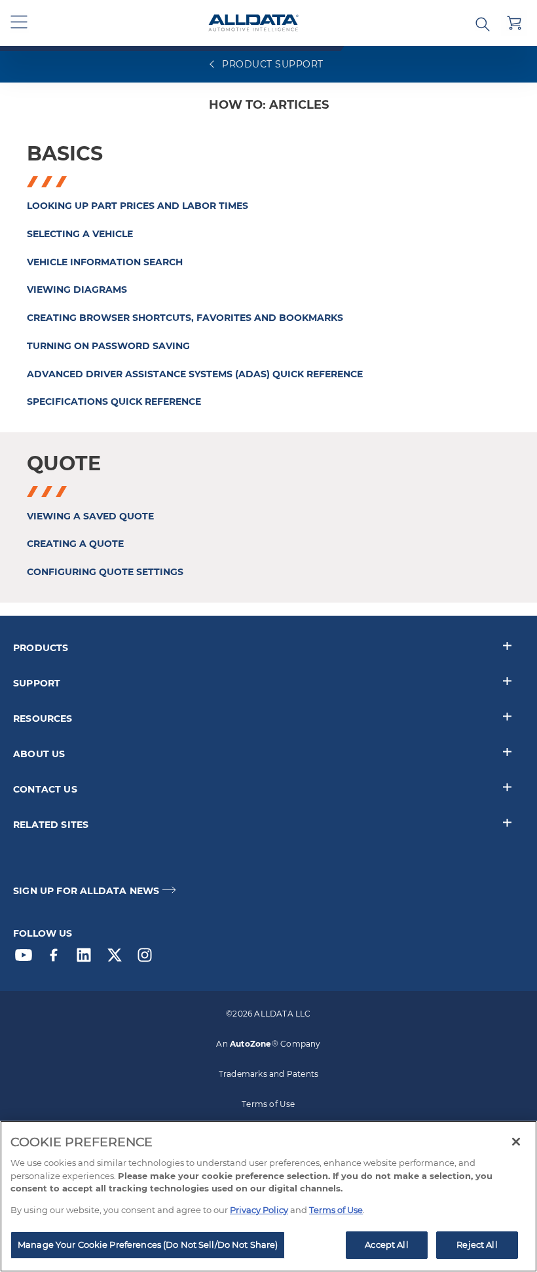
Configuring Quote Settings (105, 572)
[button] (19, 23)
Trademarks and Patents (268, 1074)
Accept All (386, 1244)
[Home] (253, 23)
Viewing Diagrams (77, 289)
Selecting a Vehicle (80, 234)
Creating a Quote (75, 544)
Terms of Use (268, 1104)
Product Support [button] (271, 64)
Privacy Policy (259, 1210)
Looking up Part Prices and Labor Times (137, 206)
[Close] (516, 1141)
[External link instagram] (148, 958)
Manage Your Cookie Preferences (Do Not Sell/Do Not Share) (148, 1244)
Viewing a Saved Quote (90, 516)
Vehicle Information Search (105, 262)
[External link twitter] (118, 958)
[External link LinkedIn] (87, 958)
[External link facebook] (57, 958)
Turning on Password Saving (108, 346)
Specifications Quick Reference (114, 401)
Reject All (476, 1244)
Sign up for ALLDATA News (86, 891)
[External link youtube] (27, 958)
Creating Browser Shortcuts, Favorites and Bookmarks (185, 318)
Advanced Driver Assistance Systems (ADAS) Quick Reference (195, 374)
